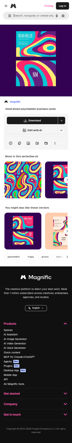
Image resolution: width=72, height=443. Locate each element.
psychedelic (14, 256)
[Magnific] (36, 278)
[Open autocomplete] (8, 15)
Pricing (48, 6)
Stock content (12, 352)
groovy (45, 256)
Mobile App (10, 375)
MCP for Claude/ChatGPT (19, 357)
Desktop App (14, 370)
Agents (11, 361)
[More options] (55, 143)
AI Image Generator (15, 339)
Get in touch (12, 414)
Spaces (8, 330)
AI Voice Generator (15, 348)
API (6, 379)
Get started (12, 393)
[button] (36, 308)
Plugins (11, 366)
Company (10, 404)
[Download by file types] (61, 120)
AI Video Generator (15, 343)
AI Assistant (11, 334)
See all (34, 156)
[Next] (67, 180)
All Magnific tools (14, 384)
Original (23, 31)
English (36, 307)
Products (10, 323)
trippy (31, 256)
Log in (62, 6)
